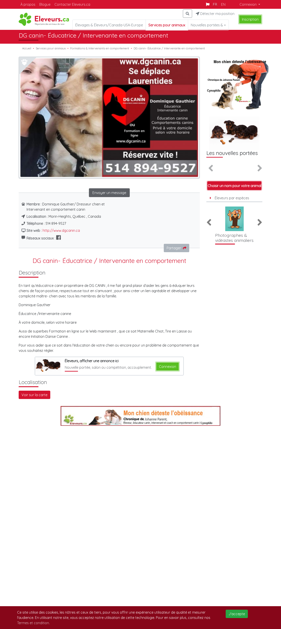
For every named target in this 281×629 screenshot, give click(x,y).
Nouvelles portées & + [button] (208, 25)
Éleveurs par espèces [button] (232, 198)
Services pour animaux (51, 48)
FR (215, 4)
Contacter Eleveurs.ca (72, 4)
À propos (27, 4)
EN (223, 4)
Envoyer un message (109, 192)
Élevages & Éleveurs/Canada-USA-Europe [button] (109, 25)
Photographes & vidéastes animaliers (234, 238)
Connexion (167, 366)
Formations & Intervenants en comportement (99, 48)
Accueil (26, 48)
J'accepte (237, 614)
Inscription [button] (250, 19)
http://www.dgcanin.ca (61, 230)
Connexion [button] (249, 4)
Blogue (44, 4)
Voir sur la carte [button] (34, 395)
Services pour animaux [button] (166, 25)
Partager (174, 248)
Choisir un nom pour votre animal (234, 185)
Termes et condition (33, 623)
